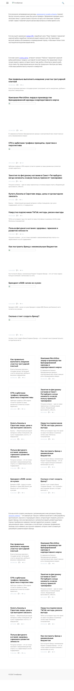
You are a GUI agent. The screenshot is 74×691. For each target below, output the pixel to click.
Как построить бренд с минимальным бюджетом (33, 246)
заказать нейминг (14, 516)
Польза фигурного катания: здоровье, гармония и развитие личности (33, 229)
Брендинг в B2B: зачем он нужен (25, 283)
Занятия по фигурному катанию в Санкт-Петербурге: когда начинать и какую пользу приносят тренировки (35, 176)
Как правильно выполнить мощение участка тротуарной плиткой (37, 80)
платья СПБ (30, 36)
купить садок (23, 58)
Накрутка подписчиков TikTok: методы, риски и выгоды (36, 212)
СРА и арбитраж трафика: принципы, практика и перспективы (33, 144)
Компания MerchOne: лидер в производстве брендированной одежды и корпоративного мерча (34, 98)
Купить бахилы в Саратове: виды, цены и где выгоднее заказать (36, 195)
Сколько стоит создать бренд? (24, 316)
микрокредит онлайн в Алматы (47, 14)
